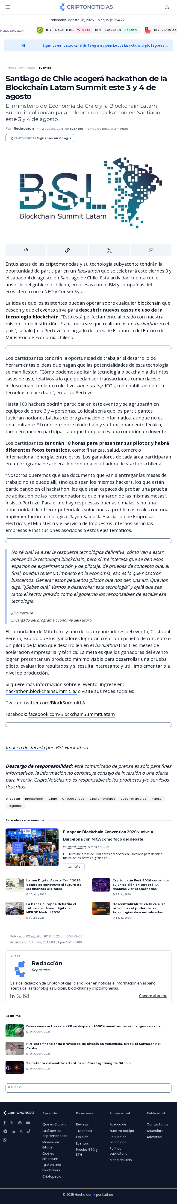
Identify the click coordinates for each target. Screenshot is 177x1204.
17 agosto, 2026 (99, 846)
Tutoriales (84, 1130)
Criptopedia (51, 1176)
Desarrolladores (133, 799)
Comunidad (26, 68)
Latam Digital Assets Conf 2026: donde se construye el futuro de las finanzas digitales (54, 884)
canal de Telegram (88, 45)
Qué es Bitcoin (54, 1124)
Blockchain (34, 799)
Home (10, 68)
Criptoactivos (73, 799)
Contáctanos (157, 1124)
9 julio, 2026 (123, 894)
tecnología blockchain (32, 317)
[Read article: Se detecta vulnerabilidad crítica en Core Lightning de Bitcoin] (15, 1067)
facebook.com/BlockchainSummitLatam (71, 714)
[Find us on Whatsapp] (5, 1140)
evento (47, 310)
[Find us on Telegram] (5, 1131)
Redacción (24, 128)
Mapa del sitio (121, 1160)
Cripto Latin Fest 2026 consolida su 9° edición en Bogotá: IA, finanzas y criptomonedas (141, 884)
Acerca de (118, 1124)
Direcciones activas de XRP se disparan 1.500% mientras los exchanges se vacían (94, 1026)
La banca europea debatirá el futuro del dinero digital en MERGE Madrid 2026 (51, 908)
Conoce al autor (153, 995)
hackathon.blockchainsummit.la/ (41, 691)
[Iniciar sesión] (167, 7)
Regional (15, 806)
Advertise (154, 1137)
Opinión (82, 1137)
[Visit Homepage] (86, 6)
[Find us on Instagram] (20, 1122)
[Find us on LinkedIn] (13, 1131)
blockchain (149, 303)
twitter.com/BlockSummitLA (54, 703)
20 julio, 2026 (37, 894)
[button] (88, 250)
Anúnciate (155, 1130)
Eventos (45, 68)
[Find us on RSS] (21, 1131)
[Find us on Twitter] (12, 1122)
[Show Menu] (8, 6)
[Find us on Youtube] (28, 1122)
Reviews (82, 1124)
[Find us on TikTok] (28, 1131)
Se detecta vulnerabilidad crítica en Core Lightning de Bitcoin (78, 1063)
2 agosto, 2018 (52, 129)
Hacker (157, 799)
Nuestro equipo (122, 1130)
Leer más (76, 866)
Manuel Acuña (77, 846)
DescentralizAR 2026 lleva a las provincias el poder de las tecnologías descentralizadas (139, 908)
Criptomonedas (102, 799)
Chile (53, 799)
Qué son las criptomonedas (54, 1133)
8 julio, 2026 (36, 918)
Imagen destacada (25, 747)
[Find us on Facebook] (4, 1122)
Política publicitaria (118, 1151)
